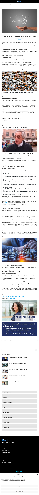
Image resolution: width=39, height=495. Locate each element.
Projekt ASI (3, 464)
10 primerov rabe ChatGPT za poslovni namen (17, 363)
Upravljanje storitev (4, 483)
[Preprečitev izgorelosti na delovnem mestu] (5, 377)
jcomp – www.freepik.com (11, 298)
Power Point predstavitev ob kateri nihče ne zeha (18, 369)
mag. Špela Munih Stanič (6, 452)
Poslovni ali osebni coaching (6, 462)
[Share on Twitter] (34, 340)
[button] (37, 474)
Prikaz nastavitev (19, 491)
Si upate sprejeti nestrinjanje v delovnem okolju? (18, 357)
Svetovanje (3, 460)
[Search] (36, 1)
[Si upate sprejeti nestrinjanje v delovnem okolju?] (5, 359)
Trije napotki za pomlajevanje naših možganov (19, 36)
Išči (2, 348)
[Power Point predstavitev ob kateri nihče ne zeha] (5, 371)
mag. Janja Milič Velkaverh (6, 448)
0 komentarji (11, 340)
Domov (3, 4)
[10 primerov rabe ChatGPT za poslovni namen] (5, 365)
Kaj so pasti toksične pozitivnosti (15, 381)
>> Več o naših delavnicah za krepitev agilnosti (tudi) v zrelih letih (13, 296)
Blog (2, 469)
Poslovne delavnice (5, 458)
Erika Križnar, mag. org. (5, 450)
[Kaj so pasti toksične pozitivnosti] (5, 383)
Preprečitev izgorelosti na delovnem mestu (17, 375)
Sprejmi (19, 486)
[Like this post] (32, 340)
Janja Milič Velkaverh (20, 38)
